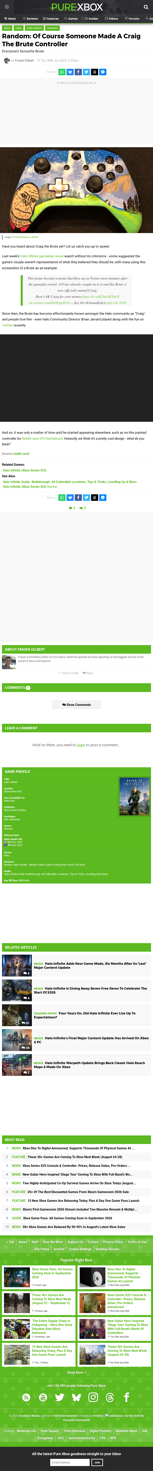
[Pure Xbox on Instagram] (93, 1398)
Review (30, 487)
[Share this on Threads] (94, 72)
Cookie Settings (80, 1249)
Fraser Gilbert (24, 60)
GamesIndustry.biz (81, 1438)
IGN (144, 1431)
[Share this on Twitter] (86, 72)
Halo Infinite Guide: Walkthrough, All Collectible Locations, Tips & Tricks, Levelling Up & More (56, 874)
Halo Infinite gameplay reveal (42, 256)
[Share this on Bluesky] (70, 72)
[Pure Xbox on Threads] (110, 1398)
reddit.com (20, 454)
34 (27, 1048)
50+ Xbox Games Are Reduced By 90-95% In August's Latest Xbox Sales (68, 1227)
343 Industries (12, 819)
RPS (113, 1438)
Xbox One (9, 800)
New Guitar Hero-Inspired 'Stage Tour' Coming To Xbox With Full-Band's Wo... (72, 1174)
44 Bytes (98, 1416)
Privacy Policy (113, 1242)
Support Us (75, 1242)
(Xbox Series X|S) (24, 470)
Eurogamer (45, 1438)
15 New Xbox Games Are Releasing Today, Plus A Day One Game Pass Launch (75, 1201)
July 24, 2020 (116, 302)
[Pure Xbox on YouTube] (43, 1398)
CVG (103, 1438)
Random (52, 28)
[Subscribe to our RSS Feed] (26, 1398)
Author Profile (69, 673)
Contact (93, 1242)
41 (27, 1023)
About (23, 1242)
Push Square (50, 1431)
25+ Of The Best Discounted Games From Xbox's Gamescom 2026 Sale (70, 1192)
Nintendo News (126, 1431)
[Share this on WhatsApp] (62, 72)
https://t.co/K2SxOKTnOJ (100, 296)
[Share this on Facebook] (78, 72)
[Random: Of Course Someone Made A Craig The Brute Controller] (76, 190)
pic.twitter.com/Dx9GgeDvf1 (49, 302)
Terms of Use (137, 1242)
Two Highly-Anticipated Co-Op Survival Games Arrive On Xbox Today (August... (74, 1183)
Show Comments (78, 705)
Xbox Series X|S (13, 791)
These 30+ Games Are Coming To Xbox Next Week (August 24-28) (67, 1157)
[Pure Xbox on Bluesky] (76, 1398)
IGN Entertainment (66, 1416)
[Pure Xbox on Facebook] (126, 1398)
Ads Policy (41, 1249)
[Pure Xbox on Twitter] (59, 1398)
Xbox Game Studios (15, 810)
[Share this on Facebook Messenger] (102, 72)
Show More (75, 1372)
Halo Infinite (34, 28)
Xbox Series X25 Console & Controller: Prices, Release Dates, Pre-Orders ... (71, 1166)
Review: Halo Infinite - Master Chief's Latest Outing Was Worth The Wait (44, 864)
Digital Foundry (100, 1431)
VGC (61, 1438)
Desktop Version (107, 1249)
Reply (89, 673)
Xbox (7, 28)
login (81, 745)
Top (11, 1242)
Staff (35, 1242)
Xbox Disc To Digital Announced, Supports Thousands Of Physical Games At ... (73, 1148)
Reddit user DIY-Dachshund (42, 438)
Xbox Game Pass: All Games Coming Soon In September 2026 (62, 1218)
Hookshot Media (29, 1416)
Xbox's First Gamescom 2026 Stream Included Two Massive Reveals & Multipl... (74, 1209)
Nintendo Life (26, 1431)
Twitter (7, 325)
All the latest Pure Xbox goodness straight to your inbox (76, 1454)
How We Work (53, 1242)
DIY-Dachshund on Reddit (25, 237)
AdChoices (116, 1416)
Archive (59, 1249)
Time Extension (74, 1431)
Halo (19, 28)
